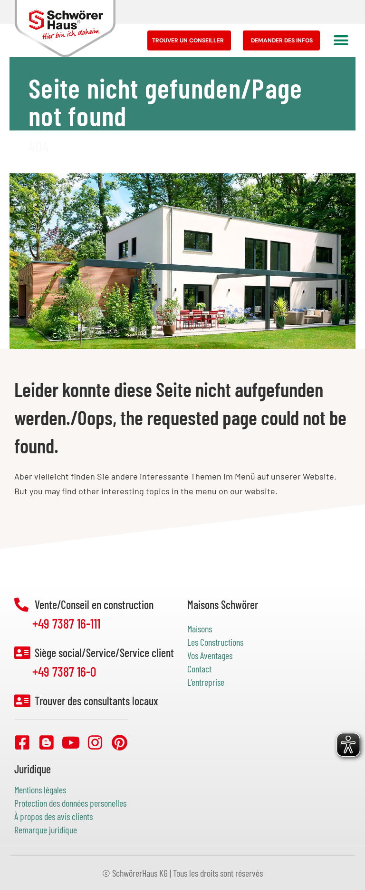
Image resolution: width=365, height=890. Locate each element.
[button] (341, 40)
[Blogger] (46, 742)
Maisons (200, 628)
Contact (199, 668)
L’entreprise (205, 682)
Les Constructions (215, 642)
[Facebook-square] (22, 742)
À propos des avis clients (53, 816)
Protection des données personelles (70, 803)
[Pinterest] (119, 742)
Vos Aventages (209, 655)
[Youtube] (71, 742)
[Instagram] (95, 742)
